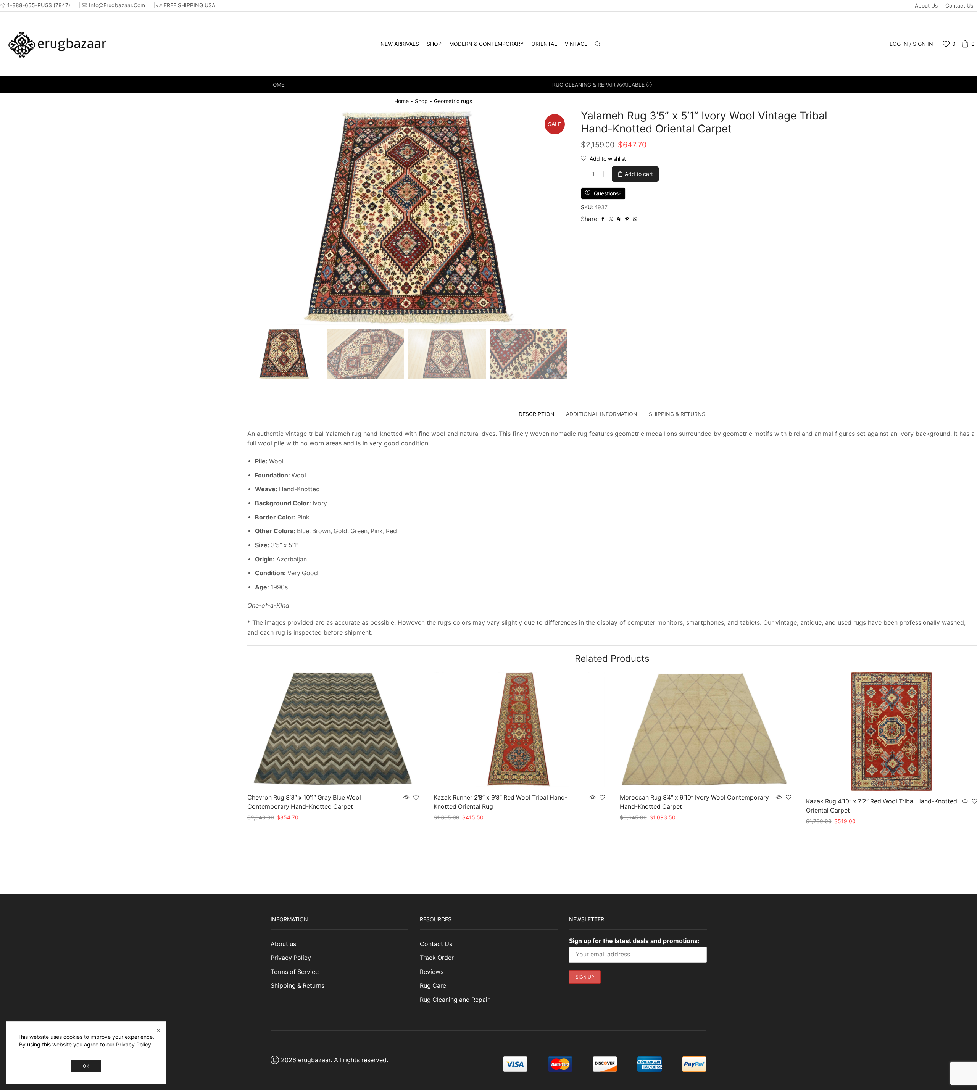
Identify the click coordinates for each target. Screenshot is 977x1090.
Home (401, 101)
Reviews (431, 972)
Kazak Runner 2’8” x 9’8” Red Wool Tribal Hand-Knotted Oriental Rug (500, 802)
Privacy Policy (291, 957)
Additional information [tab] (601, 414)
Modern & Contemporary (486, 43)
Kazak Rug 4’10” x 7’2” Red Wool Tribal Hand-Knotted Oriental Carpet (881, 806)
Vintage (576, 43)
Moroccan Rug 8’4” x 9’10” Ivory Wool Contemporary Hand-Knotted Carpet (694, 802)
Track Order (437, 957)
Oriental (544, 43)
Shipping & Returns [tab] (677, 414)
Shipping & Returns (297, 985)
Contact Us (959, 5)
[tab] (536, 414)
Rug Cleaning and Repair (455, 999)
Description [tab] (537, 414)
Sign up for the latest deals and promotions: (634, 941)
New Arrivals (399, 43)
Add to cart (639, 174)
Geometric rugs (453, 101)
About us (926, 5)
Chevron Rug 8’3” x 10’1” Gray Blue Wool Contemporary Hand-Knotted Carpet (304, 802)
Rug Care (433, 985)
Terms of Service (295, 972)
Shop (434, 43)
